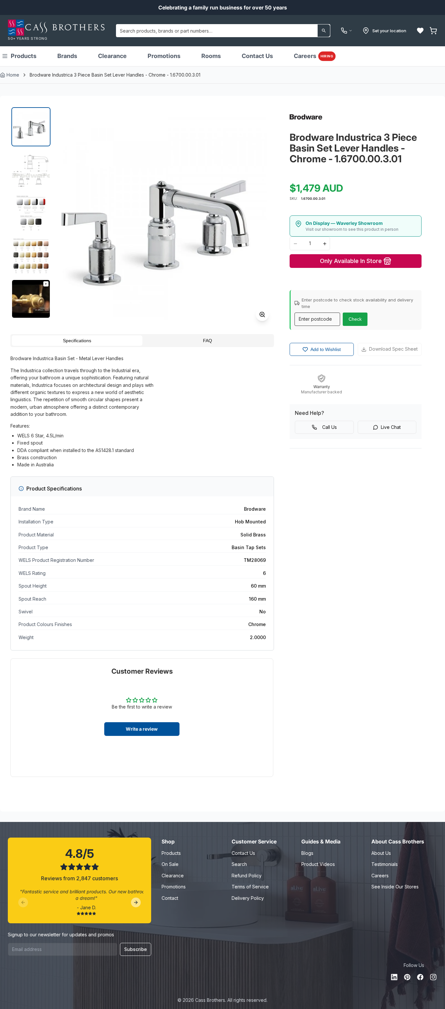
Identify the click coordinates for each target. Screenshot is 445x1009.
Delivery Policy (248, 898)
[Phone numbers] (346, 30)
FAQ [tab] (207, 340)
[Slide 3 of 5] (30, 212)
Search (239, 864)
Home (13, 75)
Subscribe (135, 949)
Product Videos (318, 864)
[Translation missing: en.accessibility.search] (324, 30)
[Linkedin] (394, 977)
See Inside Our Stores (395, 886)
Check (355, 319)
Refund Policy (247, 875)
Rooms (211, 55)
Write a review (142, 729)
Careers (313, 55)
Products (23, 55)
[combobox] (223, 30)
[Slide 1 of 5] (30, 126)
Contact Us (257, 55)
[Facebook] (420, 977)
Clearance (112, 55)
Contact (170, 898)
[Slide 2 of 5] (30, 169)
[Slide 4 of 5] (30, 255)
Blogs (307, 853)
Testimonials (384, 864)
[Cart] (433, 31)
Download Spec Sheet (393, 349)
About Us (381, 853)
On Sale (170, 864)
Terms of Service (250, 886)
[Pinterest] (407, 977)
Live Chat (391, 427)
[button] (420, 31)
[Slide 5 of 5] (30, 298)
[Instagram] (433, 977)
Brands (67, 55)
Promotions (164, 55)
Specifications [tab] (77, 340)
